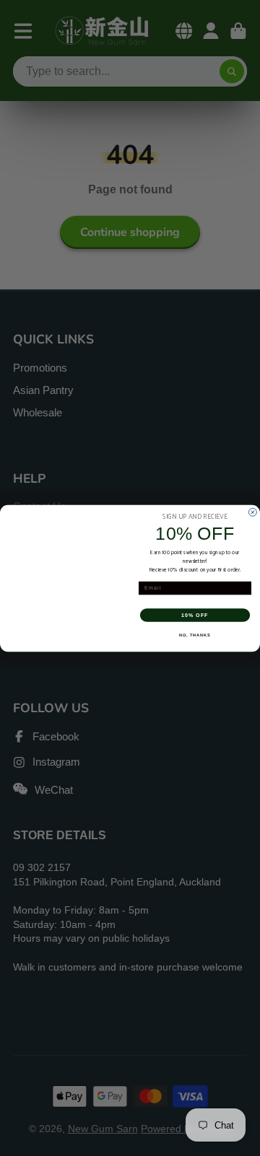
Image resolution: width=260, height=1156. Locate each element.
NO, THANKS (195, 634)
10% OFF (195, 615)
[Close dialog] (252, 512)
